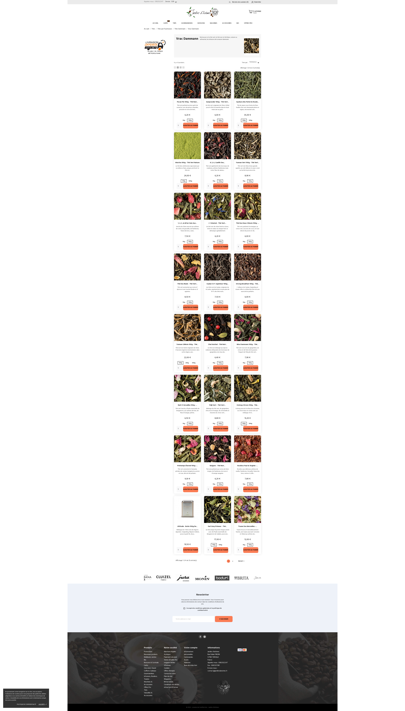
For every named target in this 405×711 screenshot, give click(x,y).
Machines (213, 23)
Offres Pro (248, 23)
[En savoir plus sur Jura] (144, 578)
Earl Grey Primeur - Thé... (217, 526)
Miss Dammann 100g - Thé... (247, 344)
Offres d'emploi (169, 671)
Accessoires (227, 23)
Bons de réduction (190, 665)
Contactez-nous (170, 673)
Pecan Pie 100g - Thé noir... (187, 102)
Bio (238, 23)
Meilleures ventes (150, 657)
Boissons (201, 23)
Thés (174, 23)
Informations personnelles (188, 653)
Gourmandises (187, 23)
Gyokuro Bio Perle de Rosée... (247, 102)
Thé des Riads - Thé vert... (187, 284)
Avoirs (186, 660)
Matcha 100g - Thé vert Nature (187, 162)
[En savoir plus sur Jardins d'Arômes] (222, 578)
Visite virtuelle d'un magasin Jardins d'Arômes (170, 663)
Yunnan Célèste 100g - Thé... (187, 344)
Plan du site (168, 676)
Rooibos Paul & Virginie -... (247, 465)
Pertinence (255, 63)
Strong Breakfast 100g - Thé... (247, 284)
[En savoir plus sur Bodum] (183, 578)
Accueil (155, 23)
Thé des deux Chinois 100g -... (247, 223)
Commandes (188, 657)
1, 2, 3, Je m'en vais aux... (187, 223)
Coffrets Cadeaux (150, 671)
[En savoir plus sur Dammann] (241, 578)
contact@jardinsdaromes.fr (217, 671)
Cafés (166, 22)
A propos (167, 654)
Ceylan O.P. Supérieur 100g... (218, 284)
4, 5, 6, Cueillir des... (217, 162)
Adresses (187, 662)
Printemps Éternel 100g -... (187, 465)
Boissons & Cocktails (151, 662)
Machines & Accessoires (148, 683)
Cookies (166, 668)
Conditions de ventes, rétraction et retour (172, 686)
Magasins (167, 679)
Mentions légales (170, 651)
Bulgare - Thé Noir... (217, 465)
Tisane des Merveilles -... (247, 526)
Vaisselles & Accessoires (148, 694)
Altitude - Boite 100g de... (187, 526)
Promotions (148, 651)
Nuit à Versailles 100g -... (187, 405)
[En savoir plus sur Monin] (163, 578)
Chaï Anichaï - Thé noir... (217, 344)
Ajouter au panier (190, 125)
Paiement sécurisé (170, 657)
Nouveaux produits (150, 654)
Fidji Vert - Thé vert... (217, 405)
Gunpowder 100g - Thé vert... (217, 102)
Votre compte (190, 647)
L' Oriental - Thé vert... (217, 223)
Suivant (241, 561)
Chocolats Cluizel (150, 668)
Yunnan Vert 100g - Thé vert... (247, 162)
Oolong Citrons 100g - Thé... (247, 405)
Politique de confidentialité (26, 704)
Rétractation (168, 681)
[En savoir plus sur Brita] (202, 578)
